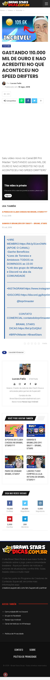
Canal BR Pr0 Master (16, 352)
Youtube (6, 46)
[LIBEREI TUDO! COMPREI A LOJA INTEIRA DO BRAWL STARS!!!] (36, 461)
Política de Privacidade (14, 634)
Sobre (32, 649)
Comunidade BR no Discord (16, 612)
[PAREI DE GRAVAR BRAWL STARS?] (14, 461)
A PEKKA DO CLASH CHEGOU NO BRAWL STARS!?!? (24, 212)
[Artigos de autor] (25, 369)
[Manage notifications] (5, 674)
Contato (18, 649)
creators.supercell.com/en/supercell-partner (24, 588)
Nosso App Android (30, 402)
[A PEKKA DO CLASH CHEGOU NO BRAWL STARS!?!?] (14, 430)
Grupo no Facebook (13, 616)
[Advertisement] (25, 130)
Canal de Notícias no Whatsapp (18, 624)
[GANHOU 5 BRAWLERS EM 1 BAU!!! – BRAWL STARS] (36, 430)
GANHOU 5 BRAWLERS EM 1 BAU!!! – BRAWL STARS (24, 223)
